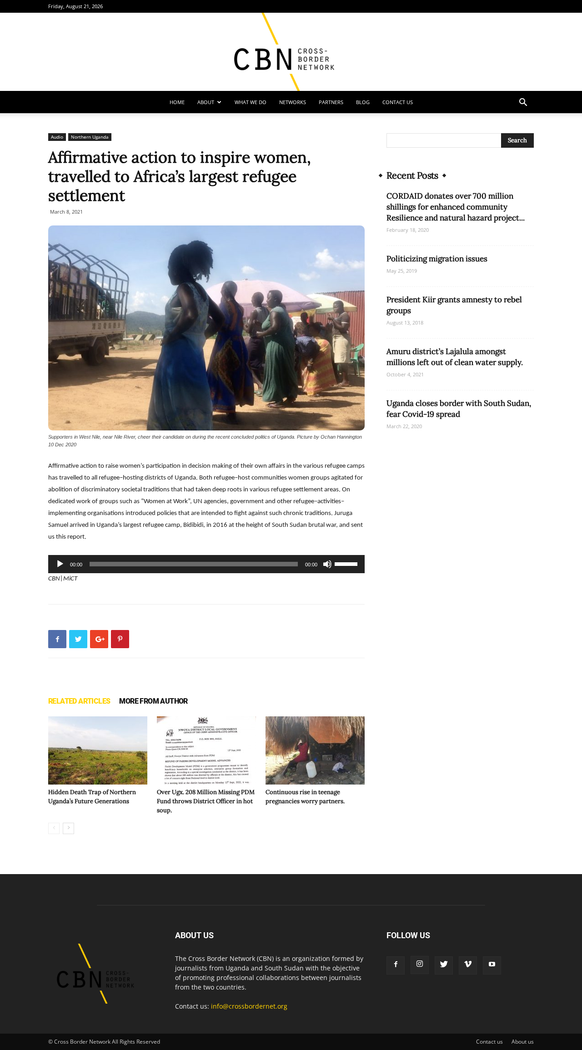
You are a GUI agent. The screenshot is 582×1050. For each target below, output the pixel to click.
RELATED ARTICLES (79, 701)
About (205, 102)
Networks (292, 102)
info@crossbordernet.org (249, 1006)
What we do (250, 102)
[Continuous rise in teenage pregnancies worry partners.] (315, 750)
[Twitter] (444, 965)
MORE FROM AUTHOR (153, 701)
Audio (57, 137)
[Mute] (327, 564)
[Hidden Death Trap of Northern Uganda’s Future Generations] (97, 750)
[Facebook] (395, 965)
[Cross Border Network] (291, 52)
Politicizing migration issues (436, 259)
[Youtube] (492, 965)
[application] (206, 564)
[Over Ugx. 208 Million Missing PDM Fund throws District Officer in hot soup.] (206, 750)
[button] (523, 103)
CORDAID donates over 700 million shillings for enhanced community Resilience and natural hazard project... (455, 207)
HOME (177, 102)
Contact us (397, 102)
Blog (363, 102)
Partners (331, 102)
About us (523, 1041)
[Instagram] (420, 965)
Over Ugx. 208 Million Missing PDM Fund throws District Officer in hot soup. (206, 801)
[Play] (60, 564)
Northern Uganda (90, 137)
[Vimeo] (468, 965)
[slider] (347, 563)
